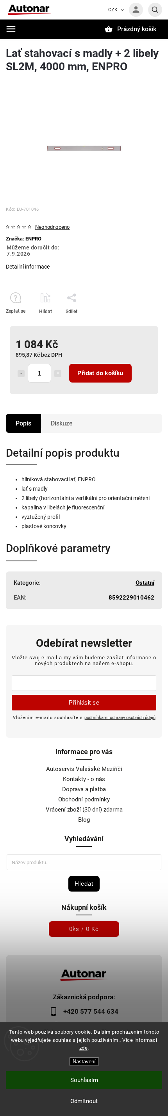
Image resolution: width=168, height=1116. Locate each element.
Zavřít (138, 325)
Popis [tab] (23, 423)
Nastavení (84, 1061)
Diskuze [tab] (62, 423)
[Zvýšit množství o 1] (57, 373)
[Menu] (11, 29)
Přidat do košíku (100, 373)
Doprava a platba (84, 789)
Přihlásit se (84, 702)
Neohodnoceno (52, 227)
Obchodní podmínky (84, 799)
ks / (84, 929)
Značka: (23, 239)
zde (83, 1048)
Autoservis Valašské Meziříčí (84, 768)
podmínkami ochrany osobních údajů (119, 717)
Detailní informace (28, 266)
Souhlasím (84, 1080)
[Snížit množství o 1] (21, 373)
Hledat (84, 883)
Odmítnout (84, 1101)
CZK (113, 9)
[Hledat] (155, 10)
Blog (84, 819)
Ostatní (145, 582)
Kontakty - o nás (84, 779)
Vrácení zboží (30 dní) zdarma (84, 809)
